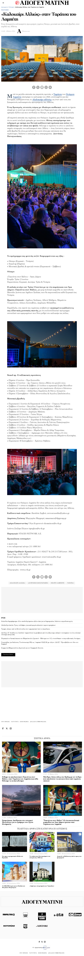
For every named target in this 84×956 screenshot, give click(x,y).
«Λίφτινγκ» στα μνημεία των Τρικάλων (42, 886)
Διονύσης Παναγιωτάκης (38, 583)
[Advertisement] (42, 599)
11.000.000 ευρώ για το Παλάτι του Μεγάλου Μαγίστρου (13, 886)
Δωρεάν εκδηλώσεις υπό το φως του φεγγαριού (69, 857)
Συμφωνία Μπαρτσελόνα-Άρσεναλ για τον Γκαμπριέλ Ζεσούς (22, 648)
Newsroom (26, 31)
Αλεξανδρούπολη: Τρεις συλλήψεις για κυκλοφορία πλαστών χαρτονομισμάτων (28, 625)
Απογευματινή (4, 7)
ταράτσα (70, 583)
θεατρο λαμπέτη (57, 583)
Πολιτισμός (11, 7)
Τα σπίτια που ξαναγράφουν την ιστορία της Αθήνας (40, 857)
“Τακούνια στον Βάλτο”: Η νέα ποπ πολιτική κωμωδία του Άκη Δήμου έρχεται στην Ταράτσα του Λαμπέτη (61, 822)
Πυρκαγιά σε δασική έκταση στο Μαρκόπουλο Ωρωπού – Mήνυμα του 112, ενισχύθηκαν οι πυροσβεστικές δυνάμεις (40, 638)
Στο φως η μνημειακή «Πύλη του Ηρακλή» (12, 857)
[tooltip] (33, 87)
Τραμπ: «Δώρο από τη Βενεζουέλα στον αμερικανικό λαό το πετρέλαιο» (25, 629)
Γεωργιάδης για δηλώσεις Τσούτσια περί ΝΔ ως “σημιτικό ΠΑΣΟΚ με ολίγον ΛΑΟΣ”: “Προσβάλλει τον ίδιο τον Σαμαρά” (39, 643)
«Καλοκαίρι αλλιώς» (17, 583)
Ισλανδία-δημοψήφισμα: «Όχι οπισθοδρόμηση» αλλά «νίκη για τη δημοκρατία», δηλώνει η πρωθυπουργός (37, 621)
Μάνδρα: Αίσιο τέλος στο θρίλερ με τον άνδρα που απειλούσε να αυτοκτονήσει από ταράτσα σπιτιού (62, 779)
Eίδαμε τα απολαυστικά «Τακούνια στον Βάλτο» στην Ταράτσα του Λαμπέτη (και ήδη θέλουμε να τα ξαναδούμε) (20, 779)
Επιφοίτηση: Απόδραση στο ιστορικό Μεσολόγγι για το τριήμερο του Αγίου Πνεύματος (17, 822)
